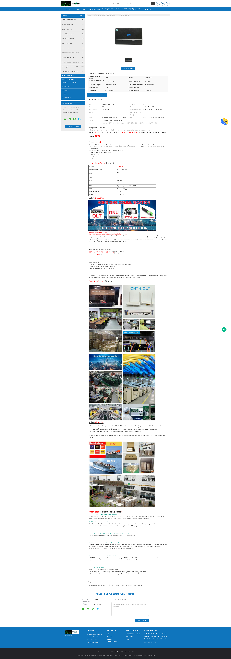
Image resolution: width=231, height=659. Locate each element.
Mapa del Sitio (101, 651)
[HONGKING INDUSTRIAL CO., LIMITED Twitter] (163, 3)
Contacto (65, 86)
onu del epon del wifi (73, 34)
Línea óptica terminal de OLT (73, 66)
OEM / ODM (129, 636)
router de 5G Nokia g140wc (97, 585)
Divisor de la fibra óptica (73, 57)
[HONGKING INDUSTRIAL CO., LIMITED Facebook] (158, 3)
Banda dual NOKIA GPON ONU (116, 585)
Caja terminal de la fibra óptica (73, 52)
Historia (109, 636)
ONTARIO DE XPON (73, 38)
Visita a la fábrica (68, 79)
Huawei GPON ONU (73, 24)
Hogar (68, 9)
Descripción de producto (119, 95)
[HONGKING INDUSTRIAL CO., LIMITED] (65, 119)
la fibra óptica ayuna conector (73, 62)
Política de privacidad (117, 651)
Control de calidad (121, 9)
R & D (127, 639)
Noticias (65, 90)
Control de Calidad (69, 83)
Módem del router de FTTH (73, 71)
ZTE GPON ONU (73, 43)
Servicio (109, 639)
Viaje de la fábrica (107, 9)
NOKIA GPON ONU (73, 48)
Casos (64, 94)
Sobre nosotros (94, 9)
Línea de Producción (133, 634)
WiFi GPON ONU (73, 29)
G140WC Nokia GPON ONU (134, 585)
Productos (81, 9)
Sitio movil (131, 651)
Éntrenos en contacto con (134, 9)
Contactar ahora (128, 68)
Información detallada (97, 95)
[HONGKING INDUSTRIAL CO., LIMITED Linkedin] (168, 3)
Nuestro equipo (112, 642)
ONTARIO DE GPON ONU (73, 20)
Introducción (111, 634)
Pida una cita (148, 9)
